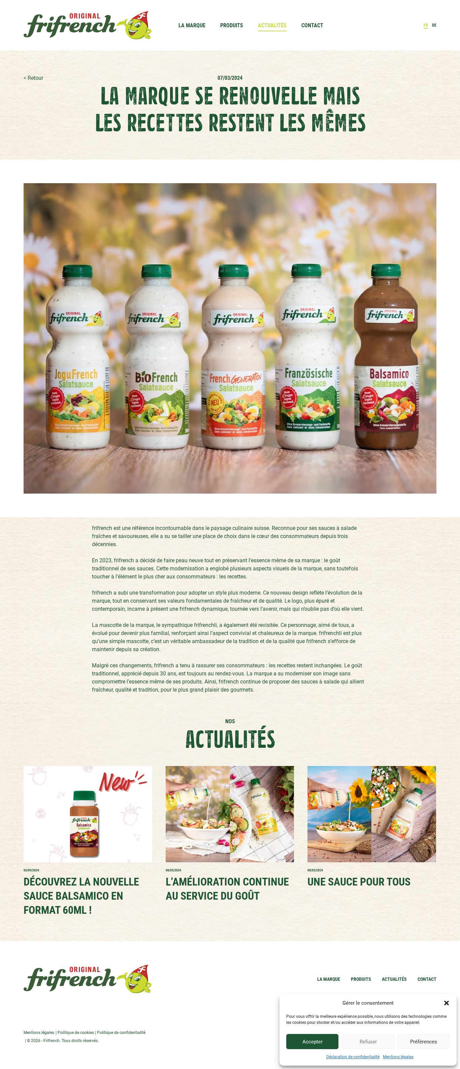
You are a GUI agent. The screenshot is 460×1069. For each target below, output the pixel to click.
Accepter (312, 1042)
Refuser (368, 1042)
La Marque (191, 25)
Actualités (272, 25)
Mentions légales (398, 1057)
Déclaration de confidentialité (353, 1057)
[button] (446, 1003)
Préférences (423, 1042)
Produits (231, 25)
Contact (312, 25)
